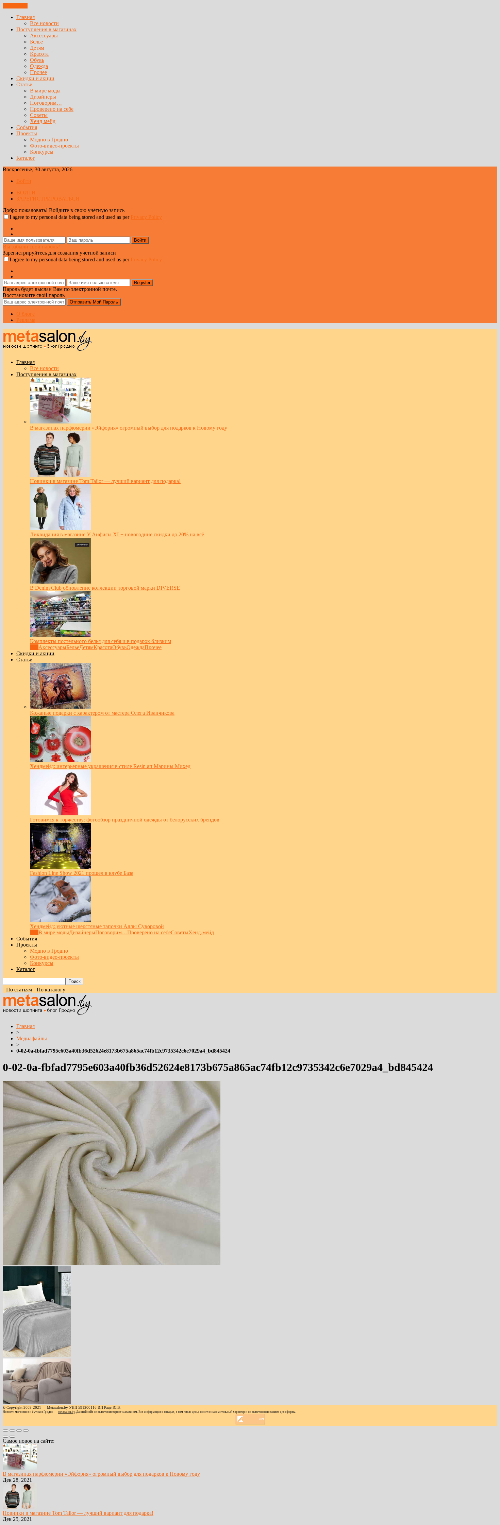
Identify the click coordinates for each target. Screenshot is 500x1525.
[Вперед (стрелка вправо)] (12, 1437)
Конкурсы (41, 152)
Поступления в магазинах (46, 29)
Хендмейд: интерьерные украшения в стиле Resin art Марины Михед (110, 766)
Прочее (38, 72)
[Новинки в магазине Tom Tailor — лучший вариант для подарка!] (60, 475)
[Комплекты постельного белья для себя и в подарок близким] (60, 635)
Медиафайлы (31, 1038)
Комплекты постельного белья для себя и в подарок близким (100, 641)
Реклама (25, 320)
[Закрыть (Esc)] (5, 1430)
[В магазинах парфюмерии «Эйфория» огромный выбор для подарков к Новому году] (60, 421)
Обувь (37, 60)
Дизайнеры (43, 97)
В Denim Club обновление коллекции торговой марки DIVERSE (105, 588)
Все (34, 647)
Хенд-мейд (42, 121)
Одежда (39, 66)
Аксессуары (44, 35)
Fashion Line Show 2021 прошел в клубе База (81, 873)
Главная (25, 17)
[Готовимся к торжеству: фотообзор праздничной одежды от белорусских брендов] (60, 813)
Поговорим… (46, 103)
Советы (39, 115)
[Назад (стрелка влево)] (5, 1437)
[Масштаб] (26, 1430)
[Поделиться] (12, 1430)
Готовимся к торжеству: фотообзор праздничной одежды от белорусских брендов (124, 819)
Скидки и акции (35, 78)
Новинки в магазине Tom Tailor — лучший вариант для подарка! (105, 481)
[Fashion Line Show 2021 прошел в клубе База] (60, 867)
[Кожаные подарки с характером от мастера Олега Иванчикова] (60, 707)
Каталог (25, 158)
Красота (39, 54)
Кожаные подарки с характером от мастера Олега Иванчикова (102, 713)
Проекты (26, 133)
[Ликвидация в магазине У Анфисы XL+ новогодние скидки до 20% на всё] (60, 528)
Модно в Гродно (49, 139)
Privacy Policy (146, 217)
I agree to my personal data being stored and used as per (86, 217)
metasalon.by (66, 1412)
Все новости (44, 23)
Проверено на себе (51, 109)
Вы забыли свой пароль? (31, 246)
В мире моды (45, 90)
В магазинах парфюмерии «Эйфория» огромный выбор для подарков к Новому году (128, 428)
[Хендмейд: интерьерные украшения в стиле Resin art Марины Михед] (60, 760)
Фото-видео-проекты (54, 146)
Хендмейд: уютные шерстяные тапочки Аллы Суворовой (97, 926)
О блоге (25, 314)
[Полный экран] (19, 1430)
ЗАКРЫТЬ (15, 5)
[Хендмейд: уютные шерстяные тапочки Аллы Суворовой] (60, 920)
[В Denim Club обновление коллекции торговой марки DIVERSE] (60, 582)
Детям (37, 48)
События (26, 127)
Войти (23, 181)
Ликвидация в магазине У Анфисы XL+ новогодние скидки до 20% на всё (117, 534)
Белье (36, 42)
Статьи (24, 84)
